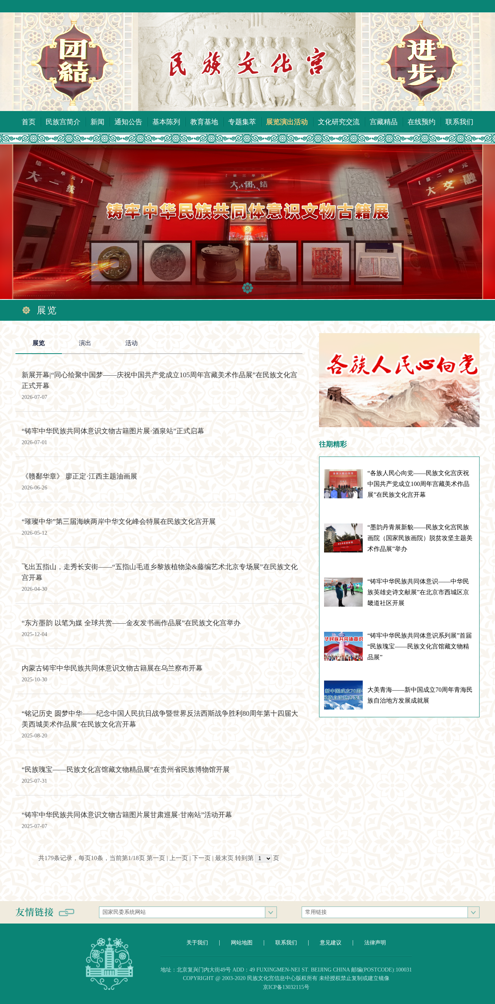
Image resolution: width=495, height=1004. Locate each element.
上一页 (178, 858)
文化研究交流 (339, 122)
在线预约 (421, 122)
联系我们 (459, 122)
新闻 (97, 122)
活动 (131, 343)
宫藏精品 (384, 122)
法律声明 (375, 943)
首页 (29, 122)
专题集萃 (242, 122)
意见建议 (330, 943)
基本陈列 (166, 122)
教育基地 (204, 122)
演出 (85, 343)
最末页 (224, 858)
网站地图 (242, 943)
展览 (38, 343)
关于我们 (197, 943)
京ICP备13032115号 (286, 987)
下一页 (201, 858)
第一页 (156, 858)
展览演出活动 (287, 122)
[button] (247, 288)
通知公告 (128, 122)
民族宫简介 (63, 122)
